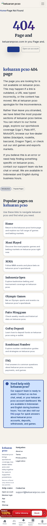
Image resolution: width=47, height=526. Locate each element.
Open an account (31, 49)
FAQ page (15, 414)
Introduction (6, 189)
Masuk (36, 513)
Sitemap (5, 505)
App (3, 498)
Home (3, 10)
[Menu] (42, 4)
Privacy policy (21, 458)
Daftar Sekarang (21, 513)
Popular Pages (19, 189)
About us (19, 451)
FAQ (3, 502)
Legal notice (20, 461)
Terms (18, 454)
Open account (7, 492)
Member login (7, 495)
